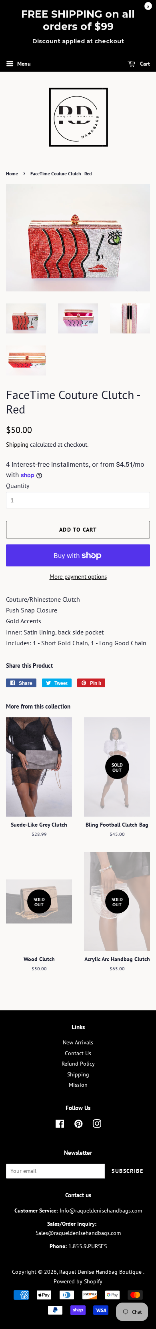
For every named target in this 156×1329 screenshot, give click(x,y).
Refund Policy (78, 1063)
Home (12, 174)
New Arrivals (78, 1042)
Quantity (17, 486)
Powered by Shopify (78, 1281)
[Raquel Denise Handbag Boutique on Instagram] (96, 1125)
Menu (23, 63)
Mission (78, 1084)
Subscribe (127, 1170)
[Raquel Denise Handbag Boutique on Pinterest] (78, 1125)
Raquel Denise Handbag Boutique (101, 1271)
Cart (144, 63)
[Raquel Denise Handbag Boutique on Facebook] (59, 1125)
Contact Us (78, 1053)
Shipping (17, 444)
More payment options (78, 576)
